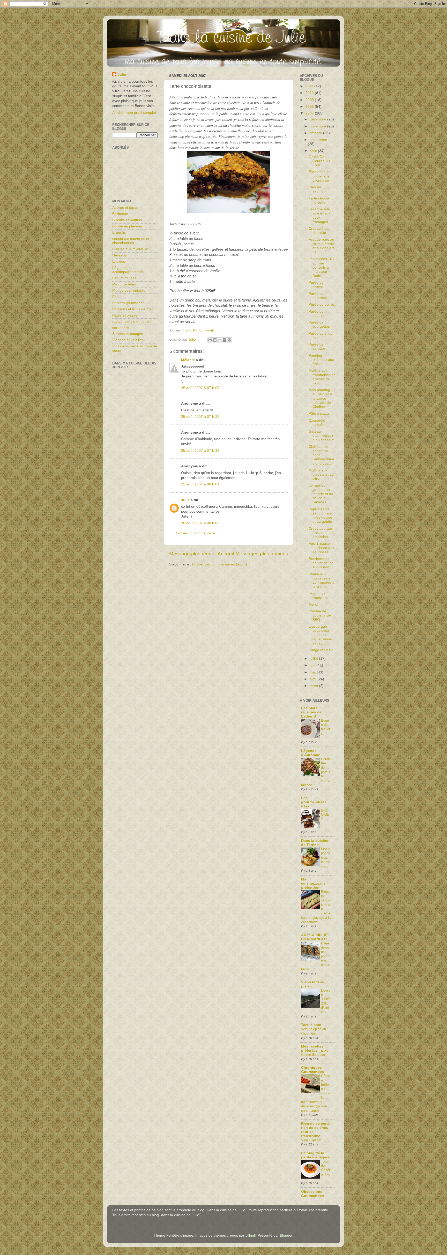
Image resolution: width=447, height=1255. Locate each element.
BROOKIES (325, 814)
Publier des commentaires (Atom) (219, 564)
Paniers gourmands (128, 303)
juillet (314, 659)
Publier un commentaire (195, 533)
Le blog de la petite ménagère (315, 1155)
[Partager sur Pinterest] (229, 339)
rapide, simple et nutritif (131, 322)
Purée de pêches (316, 314)
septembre (318, 140)
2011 (310, 86)
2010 (310, 93)
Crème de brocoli (313, 1055)
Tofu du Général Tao (325, 1167)
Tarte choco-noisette (319, 200)
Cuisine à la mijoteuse (130, 249)
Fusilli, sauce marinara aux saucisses (321, 548)
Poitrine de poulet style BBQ (320, 615)
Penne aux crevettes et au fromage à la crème (321, 580)
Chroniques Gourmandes (312, 1070)
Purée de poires (322, 304)
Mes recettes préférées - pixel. (316, 1048)
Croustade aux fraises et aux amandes (321, 533)
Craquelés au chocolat (320, 231)
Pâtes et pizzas (124, 315)
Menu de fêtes (124, 284)
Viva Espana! (311, 1140)
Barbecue (120, 214)
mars (314, 686)
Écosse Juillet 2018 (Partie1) (326, 1001)
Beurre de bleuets (325, 727)
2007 (310, 113)
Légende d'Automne (310, 753)
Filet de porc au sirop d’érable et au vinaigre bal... (322, 246)
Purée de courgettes (319, 324)
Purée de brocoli (316, 285)
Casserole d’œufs (317, 423)
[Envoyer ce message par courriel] (209, 339)
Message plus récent (192, 553)
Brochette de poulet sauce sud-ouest (321, 563)
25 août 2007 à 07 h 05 (200, 388)
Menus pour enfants (128, 290)
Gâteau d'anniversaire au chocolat (321, 435)
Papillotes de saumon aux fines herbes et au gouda (321, 515)
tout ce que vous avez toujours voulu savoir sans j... (320, 635)
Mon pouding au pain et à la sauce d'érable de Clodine (320, 398)
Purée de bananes (318, 296)
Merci (313, 604)
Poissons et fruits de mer (132, 309)
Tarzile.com (311, 1025)
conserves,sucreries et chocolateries (130, 241)
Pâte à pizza (319, 413)
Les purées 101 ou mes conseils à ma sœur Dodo (321, 267)
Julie (185, 500)
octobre (316, 133)
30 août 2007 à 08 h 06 (200, 523)
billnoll (250, 1235)
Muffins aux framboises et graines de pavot (322, 377)
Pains (116, 297)
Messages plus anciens (261, 553)
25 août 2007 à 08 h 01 (200, 484)
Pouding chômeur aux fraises (321, 360)
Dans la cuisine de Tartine (314, 843)
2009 (310, 100)
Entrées (118, 261)
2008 (310, 107)
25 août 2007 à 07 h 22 (200, 417)
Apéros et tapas (125, 208)
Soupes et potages (127, 334)
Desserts (119, 255)
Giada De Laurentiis (198, 331)
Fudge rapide (320, 650)
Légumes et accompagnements (128, 270)
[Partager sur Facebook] (224, 339)
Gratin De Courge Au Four (319, 161)
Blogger (286, 1235)
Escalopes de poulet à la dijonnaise (320, 176)
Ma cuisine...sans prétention (313, 883)
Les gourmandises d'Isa (313, 802)
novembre (318, 126)
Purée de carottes (317, 346)
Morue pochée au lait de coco (325, 857)
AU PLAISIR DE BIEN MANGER (314, 937)
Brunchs (119, 232)
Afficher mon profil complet (134, 112)
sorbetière (120, 328)
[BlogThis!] (214, 339)
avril (313, 679)
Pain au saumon (317, 189)
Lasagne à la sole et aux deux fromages (319, 215)
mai (313, 672)
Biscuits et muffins (127, 220)
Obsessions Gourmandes (312, 1194)
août (314, 151)
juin (313, 665)
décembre (318, 119)
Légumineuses (124, 278)
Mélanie (188, 360)
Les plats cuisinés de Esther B (311, 712)
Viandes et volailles (128, 340)
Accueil (226, 553)
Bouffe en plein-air (127, 226)
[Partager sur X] (219, 339)
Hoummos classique (318, 595)
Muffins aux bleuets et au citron (321, 474)
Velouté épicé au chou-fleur (313, 1031)
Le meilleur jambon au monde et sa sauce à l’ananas (321, 494)
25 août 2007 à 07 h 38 (200, 451)
